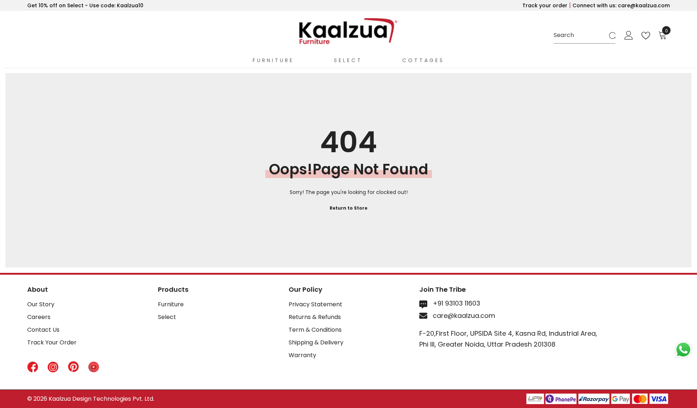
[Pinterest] (73, 367)
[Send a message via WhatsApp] (683, 350)
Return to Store (348, 208)
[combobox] (581, 35)
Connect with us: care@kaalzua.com (621, 5)
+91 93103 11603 (456, 303)
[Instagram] (53, 367)
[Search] (584, 36)
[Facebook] (33, 367)
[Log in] (628, 35)
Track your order (545, 5)
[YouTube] (93, 367)
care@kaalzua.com (464, 315)
